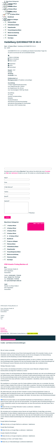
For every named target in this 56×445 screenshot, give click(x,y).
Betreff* (6, 196)
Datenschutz (4, 332)
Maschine (23, 171)
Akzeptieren (3, 339)
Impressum (4, 330)
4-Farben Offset (12, 46)
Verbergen (8, 339)
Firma (5, 182)
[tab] (28, 1)
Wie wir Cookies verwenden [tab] (8, 350)
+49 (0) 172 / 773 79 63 (9, 317)
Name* (6, 178)
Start (5, 46)
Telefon (6, 192)
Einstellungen (13, 339)
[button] (8, 55)
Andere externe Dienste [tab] (7, 408)
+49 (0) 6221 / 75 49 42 (10, 315)
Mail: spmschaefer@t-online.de (8, 321)
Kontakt (3, 328)
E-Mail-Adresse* (8, 187)
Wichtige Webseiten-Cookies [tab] (8, 366)
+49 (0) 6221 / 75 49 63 (8, 319)
